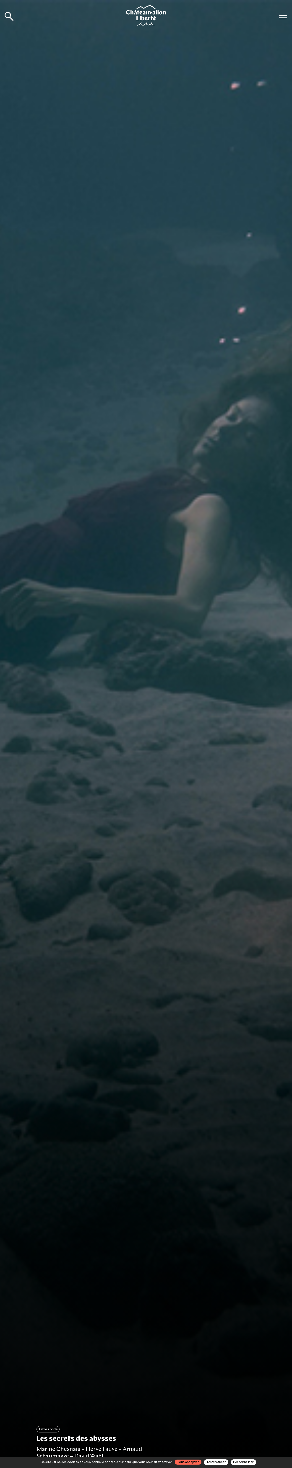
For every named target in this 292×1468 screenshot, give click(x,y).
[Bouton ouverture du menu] (282, 17)
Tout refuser (216, 1462)
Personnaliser (243, 1462)
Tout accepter (188, 1462)
